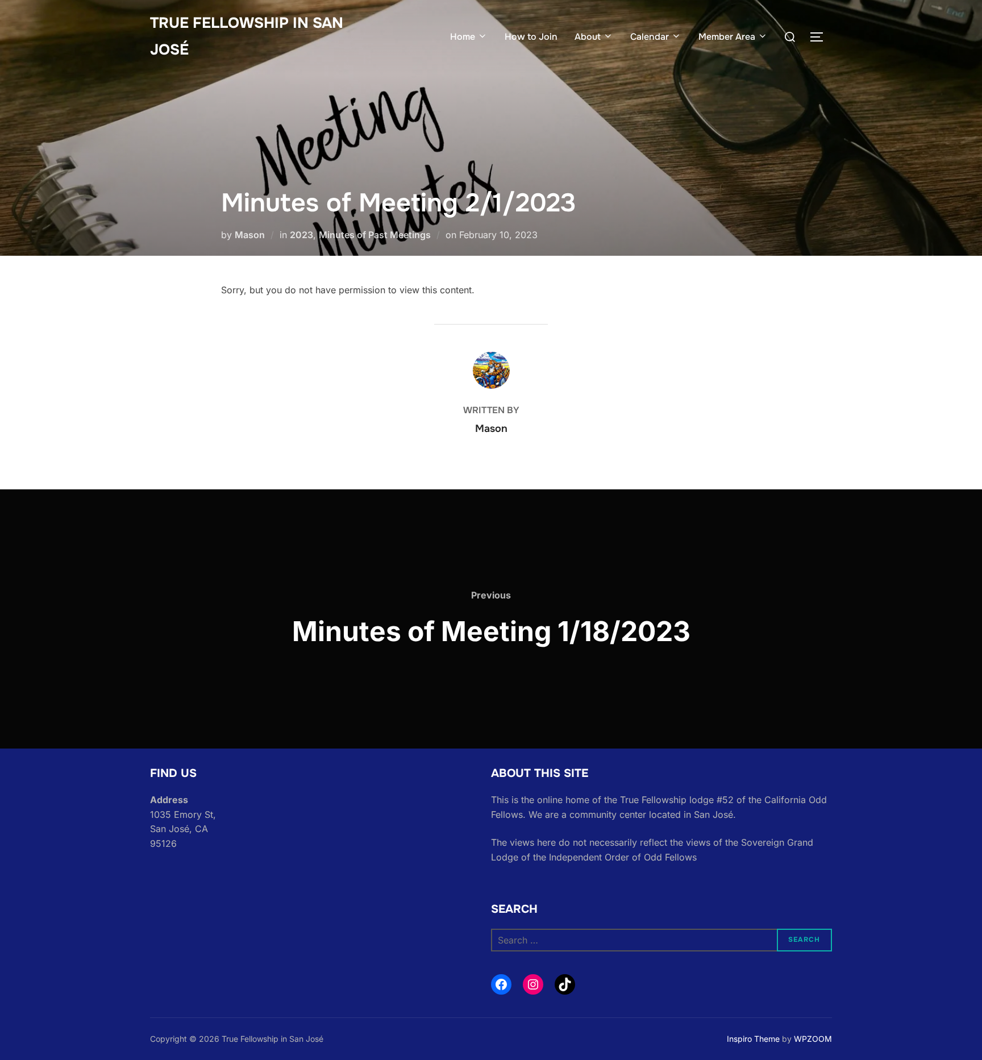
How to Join (531, 37)
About (588, 37)
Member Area (726, 37)
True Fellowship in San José (246, 36)
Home (462, 37)
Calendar (649, 37)
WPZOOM (813, 1039)
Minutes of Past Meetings (375, 234)
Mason (250, 234)
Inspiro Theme (753, 1039)
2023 (301, 234)
